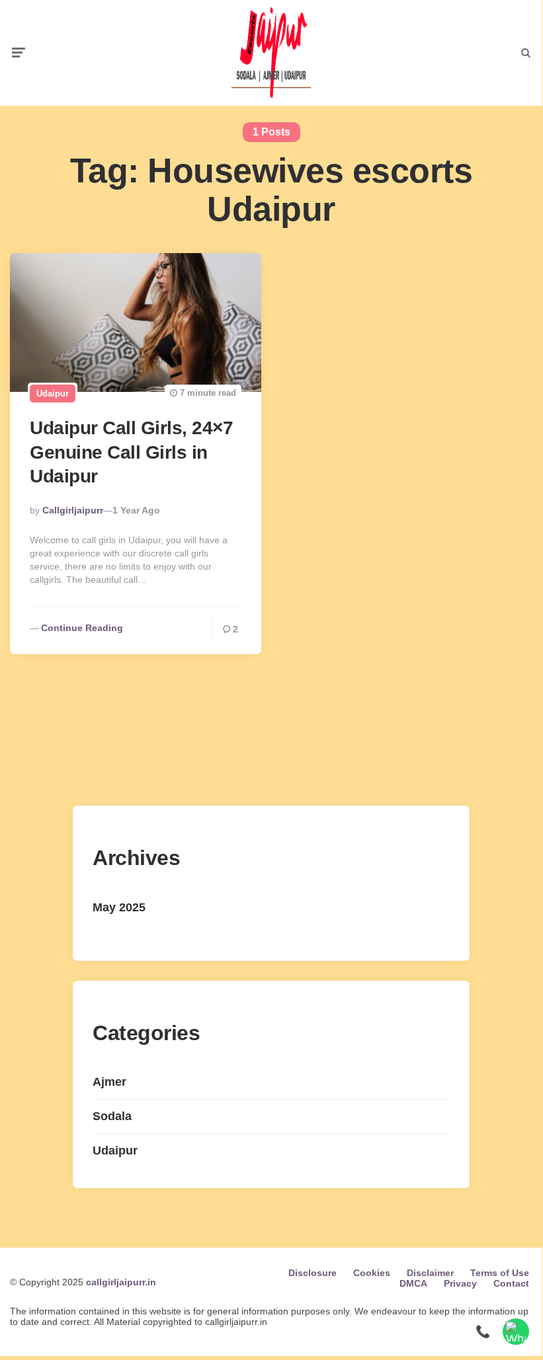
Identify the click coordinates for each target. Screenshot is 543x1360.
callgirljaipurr (72, 510)
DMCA (413, 1283)
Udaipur (52, 393)
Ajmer (109, 1081)
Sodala (112, 1116)
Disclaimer (430, 1272)
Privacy (460, 1283)
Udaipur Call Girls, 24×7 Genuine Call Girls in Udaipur (131, 452)
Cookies (371, 1272)
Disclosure (312, 1272)
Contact (511, 1283)
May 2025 (119, 907)
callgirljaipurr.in (121, 1282)
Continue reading (82, 628)
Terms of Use (499, 1272)
